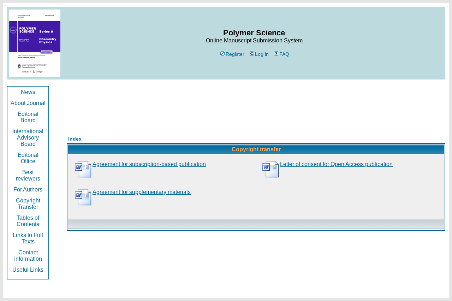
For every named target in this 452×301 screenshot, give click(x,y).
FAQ (284, 54)
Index (75, 139)
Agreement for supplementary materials (142, 192)
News (28, 92)
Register (235, 54)
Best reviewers (28, 175)
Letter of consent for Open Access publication (336, 164)
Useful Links (27, 270)
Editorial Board (28, 117)
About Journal (28, 103)
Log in (262, 54)
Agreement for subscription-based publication (149, 164)
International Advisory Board (27, 137)
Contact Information (28, 255)
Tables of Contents (28, 221)
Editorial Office (28, 158)
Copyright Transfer (28, 203)
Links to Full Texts (28, 238)
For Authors (27, 190)
